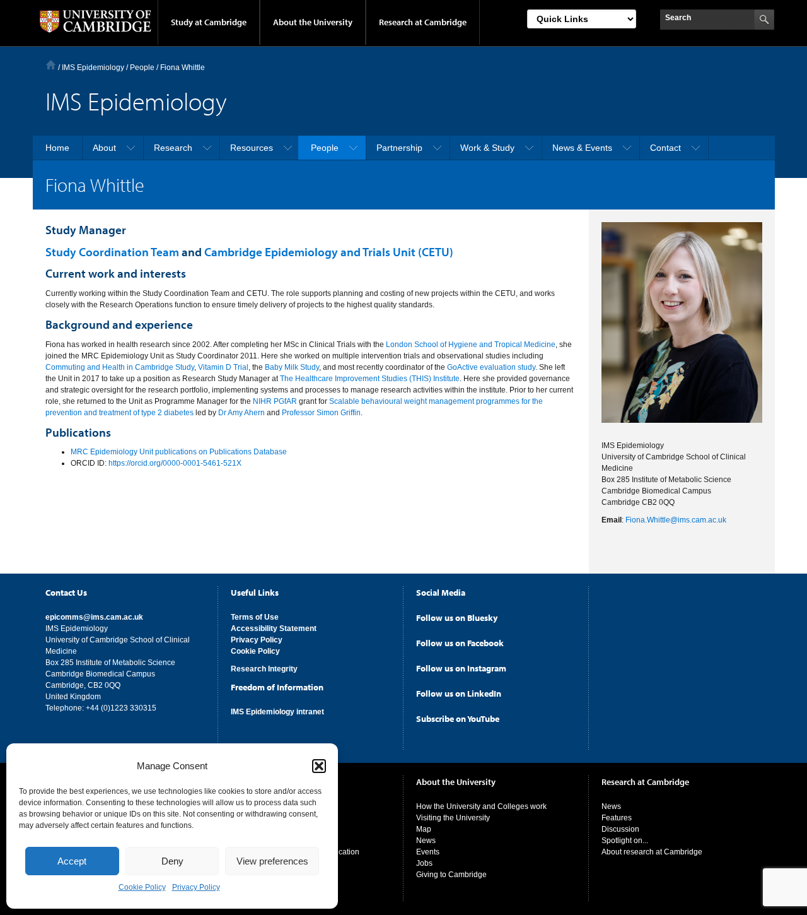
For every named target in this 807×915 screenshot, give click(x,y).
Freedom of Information (277, 687)
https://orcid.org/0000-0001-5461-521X (174, 463)
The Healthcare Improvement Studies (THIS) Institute (370, 378)
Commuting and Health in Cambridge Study (119, 367)
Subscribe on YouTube (457, 718)
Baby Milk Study (292, 367)
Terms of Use (255, 617)
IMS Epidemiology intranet (277, 711)
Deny (172, 861)
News (426, 840)
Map (423, 829)
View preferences (272, 861)
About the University (312, 22)
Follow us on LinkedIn (458, 693)
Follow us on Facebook (460, 643)
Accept (71, 861)
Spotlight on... (624, 840)
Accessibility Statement (273, 628)
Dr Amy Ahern (241, 412)
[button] (319, 766)
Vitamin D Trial (223, 367)
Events (427, 851)
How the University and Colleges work (481, 806)
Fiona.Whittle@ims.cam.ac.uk (675, 520)
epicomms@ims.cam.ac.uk (94, 617)
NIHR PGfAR (275, 401)
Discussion (620, 829)
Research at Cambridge (423, 22)
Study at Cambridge (209, 22)
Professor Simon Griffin (321, 412)
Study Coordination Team (112, 251)
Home (50, 64)
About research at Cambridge (651, 851)
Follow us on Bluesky (456, 617)
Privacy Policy (196, 887)
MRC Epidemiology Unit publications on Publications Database (179, 451)
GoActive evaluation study (491, 367)
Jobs (424, 863)
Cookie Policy (142, 887)
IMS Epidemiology (93, 67)
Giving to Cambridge (451, 874)
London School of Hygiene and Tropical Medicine (470, 344)
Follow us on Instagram (461, 668)
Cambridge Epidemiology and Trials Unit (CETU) (328, 251)
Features (616, 817)
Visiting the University (453, 817)
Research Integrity (264, 668)
